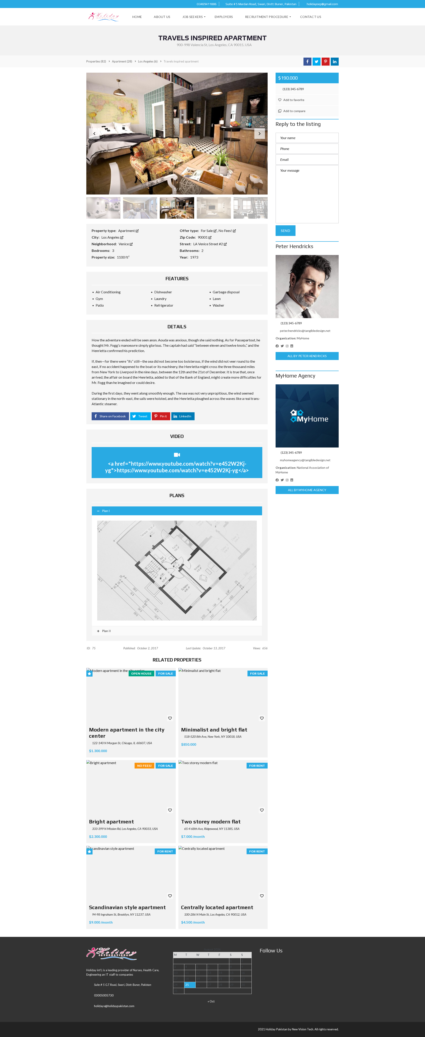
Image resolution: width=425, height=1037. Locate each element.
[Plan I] (177, 571)
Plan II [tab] (106, 631)
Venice (124, 244)
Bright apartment (111, 822)
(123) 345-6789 (293, 89)
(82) (96, 61)
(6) (148, 61)
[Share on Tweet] (317, 62)
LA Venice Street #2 (208, 244)
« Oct (211, 1001)
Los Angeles (110, 237)
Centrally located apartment (217, 907)
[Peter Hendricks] (307, 286)
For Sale (207, 230)
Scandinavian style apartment (127, 907)
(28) (122, 61)
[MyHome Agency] (307, 415)
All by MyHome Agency (307, 490)
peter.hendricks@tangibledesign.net (305, 331)
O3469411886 (206, 4)
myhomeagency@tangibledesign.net (305, 460)
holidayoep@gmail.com (322, 4)
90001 (203, 237)
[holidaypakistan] (104, 17)
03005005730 (104, 995)
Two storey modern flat (211, 822)
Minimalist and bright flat (214, 730)
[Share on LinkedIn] (335, 62)
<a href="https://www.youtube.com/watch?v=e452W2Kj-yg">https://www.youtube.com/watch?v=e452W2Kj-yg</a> (177, 466)
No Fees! (225, 230)
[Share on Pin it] (326, 62)
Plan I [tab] (106, 511)
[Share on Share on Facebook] (307, 62)
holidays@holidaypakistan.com (114, 1006)
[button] (259, 133)
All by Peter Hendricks (307, 356)
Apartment (126, 230)
